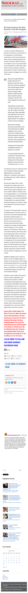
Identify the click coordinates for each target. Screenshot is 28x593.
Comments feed (5, 577)
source (21, 164)
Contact (12, 584)
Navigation (13, 14)
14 (16, 558)
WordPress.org (5, 579)
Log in (4, 575)
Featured (25, 32)
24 (6, 562)
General (5, 33)
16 (3, 560)
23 (3, 562)
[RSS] (6, 382)
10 (6, 558)
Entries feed (5, 576)
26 (11, 562)
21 (16, 560)
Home (11, 19)
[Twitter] (9, 382)
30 (3, 564)
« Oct (3, 567)
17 (6, 560)
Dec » (6, 567)
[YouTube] (15, 382)
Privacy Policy (6, 584)
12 (11, 558)
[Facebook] (12, 382)
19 (11, 560)
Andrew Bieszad (8, 32)
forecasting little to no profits (14, 265)
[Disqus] (15, 412)
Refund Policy (17, 584)
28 (16, 562)
